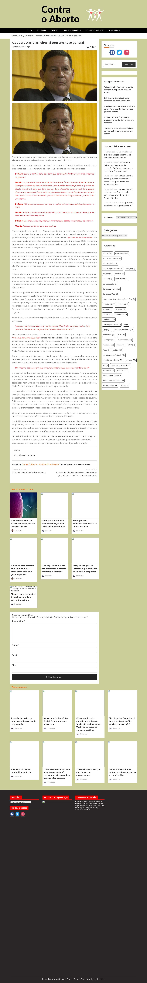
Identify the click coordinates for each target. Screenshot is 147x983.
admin (93, 47)
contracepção (109, 284)
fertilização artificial (112, 325)
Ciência (54, 30)
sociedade (122, 370)
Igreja (107, 330)
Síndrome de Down (112, 375)
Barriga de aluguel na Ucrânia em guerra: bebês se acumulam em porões (85, 569)
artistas (107, 274)
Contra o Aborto (29, 464)
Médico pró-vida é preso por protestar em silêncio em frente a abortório (54, 569)
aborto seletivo (110, 264)
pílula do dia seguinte (120, 365)
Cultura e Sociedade (94, 30)
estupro (123, 304)
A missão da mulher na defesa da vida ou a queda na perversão (23, 721)
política (117, 350)
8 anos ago (25, 47)
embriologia (109, 304)
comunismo (121, 279)
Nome (15, 645)
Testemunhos (114, 30)
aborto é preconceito (112, 269)
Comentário (18, 621)
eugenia (107, 309)
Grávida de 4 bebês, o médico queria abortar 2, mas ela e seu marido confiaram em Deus (76, 473)
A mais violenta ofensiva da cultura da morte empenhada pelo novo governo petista (119, 109)
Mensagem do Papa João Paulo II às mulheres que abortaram (56, 721)
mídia (120, 345)
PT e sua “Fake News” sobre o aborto (29, 471)
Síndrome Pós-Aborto (113, 380)
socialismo (108, 370)
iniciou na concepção (62, 376)
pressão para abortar (112, 360)
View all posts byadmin (24, 455)
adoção (130, 269)
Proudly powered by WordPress (57, 979)
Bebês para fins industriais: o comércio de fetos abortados (85, 524)
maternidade (125, 340)
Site (14, 665)
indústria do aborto (123, 330)
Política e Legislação (71, 30)
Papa (106, 350)
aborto (70, 464)
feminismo (121, 314)
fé (126, 325)
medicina (108, 345)
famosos (121, 309)
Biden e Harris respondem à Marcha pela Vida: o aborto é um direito (23, 597)
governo (86, 464)
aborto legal (121, 253)
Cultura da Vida (110, 294)
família (107, 314)
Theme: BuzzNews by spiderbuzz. (89, 979)
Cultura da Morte (111, 289)
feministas (109, 319)
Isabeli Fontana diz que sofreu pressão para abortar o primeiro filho (122, 772)
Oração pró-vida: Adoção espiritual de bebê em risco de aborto (118, 155)
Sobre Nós (41, 30)
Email (15, 655)
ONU (131, 345)
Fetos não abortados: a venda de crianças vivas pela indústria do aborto (53, 524)
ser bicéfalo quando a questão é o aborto (74, 425)
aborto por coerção (112, 258)
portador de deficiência (114, 355)
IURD (121, 335)
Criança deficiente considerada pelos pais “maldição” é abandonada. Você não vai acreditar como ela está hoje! (89, 724)
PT (105, 365)
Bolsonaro (78, 464)
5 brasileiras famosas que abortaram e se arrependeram (88, 772)
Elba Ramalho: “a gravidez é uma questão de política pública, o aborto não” (122, 721)
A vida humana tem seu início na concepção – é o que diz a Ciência (23, 524)
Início (29, 30)
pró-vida (131, 360)
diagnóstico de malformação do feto (119, 299)
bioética (119, 274)
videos (125, 386)
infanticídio (108, 335)
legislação (108, 340)
